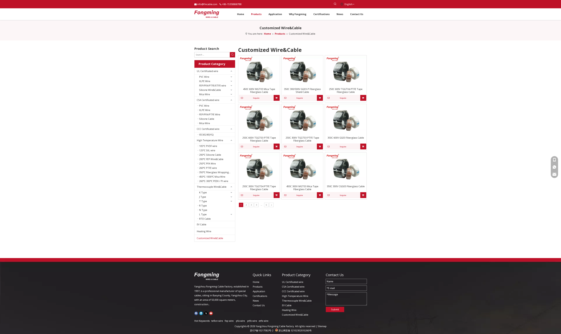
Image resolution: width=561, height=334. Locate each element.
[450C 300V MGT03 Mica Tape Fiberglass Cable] (302, 166)
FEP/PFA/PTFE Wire (209, 114)
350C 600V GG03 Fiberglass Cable (346, 137)
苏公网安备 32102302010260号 (295, 330)
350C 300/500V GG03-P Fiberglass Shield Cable (302, 90)
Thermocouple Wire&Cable (211, 186)
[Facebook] (196, 313)
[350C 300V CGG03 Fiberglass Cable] (346, 166)
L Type (203, 214)
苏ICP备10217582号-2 (261, 330)
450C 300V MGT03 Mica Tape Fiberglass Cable (302, 188)
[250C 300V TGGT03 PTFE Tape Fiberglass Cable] (302, 117)
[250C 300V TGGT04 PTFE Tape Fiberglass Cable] (259, 166)
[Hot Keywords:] (335, 4)
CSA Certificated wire (208, 100)
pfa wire (240, 320)
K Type (203, 192)
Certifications (260, 296)
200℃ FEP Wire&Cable (211, 159)
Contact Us (259, 305)
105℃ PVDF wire (208, 146)
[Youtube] (211, 313)
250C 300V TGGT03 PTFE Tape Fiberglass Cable (302, 139)
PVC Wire (204, 76)
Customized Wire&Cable (210, 238)
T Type (203, 201)
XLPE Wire (204, 81)
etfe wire (263, 320)
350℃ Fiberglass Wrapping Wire (216, 172)
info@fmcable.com (207, 4)
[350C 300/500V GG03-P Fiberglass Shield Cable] (302, 69)
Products (258, 286)
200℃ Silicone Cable (210, 154)
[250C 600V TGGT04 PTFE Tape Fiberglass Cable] (346, 69)
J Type (202, 196)
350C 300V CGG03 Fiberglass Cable (346, 186)
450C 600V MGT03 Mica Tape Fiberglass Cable (259, 90)
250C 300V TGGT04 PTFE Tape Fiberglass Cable (259, 188)
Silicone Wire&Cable (210, 90)
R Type (203, 205)
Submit (335, 309)
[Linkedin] (201, 313)
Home (256, 282)
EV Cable (201, 224)
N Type (203, 210)
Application (259, 291)
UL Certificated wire (207, 71)
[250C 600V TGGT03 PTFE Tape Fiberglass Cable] (259, 117)
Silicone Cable (206, 118)
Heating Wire (204, 231)
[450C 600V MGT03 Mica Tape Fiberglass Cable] (259, 69)
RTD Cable (205, 218)
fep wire (229, 320)
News (256, 300)
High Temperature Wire (210, 140)
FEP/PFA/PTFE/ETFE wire (212, 85)
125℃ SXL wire (207, 150)
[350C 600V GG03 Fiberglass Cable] (346, 117)
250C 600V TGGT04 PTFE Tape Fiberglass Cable (345, 90)
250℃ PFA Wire (207, 163)
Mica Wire (204, 94)
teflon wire (217, 320)
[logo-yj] (206, 276)
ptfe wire (252, 320)
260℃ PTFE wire (208, 168)
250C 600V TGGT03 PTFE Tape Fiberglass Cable (259, 139)
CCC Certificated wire (208, 129)
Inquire (256, 98)
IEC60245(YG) (206, 134)
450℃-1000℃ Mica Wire (212, 176)
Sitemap (322, 326)
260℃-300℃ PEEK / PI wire (213, 181)
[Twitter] (206, 313)
